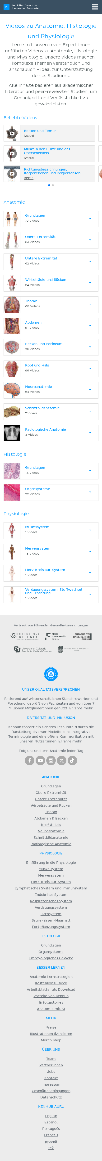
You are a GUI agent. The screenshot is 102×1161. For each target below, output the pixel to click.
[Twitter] (61, 760)
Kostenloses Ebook (51, 983)
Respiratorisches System (51, 901)
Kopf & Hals (51, 825)
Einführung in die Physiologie (51, 862)
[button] (49, 185)
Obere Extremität (51, 793)
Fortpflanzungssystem (51, 927)
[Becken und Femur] (12, 133)
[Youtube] (40, 760)
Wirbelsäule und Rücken (51, 805)
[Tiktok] (72, 760)
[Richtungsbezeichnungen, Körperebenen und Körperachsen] (12, 174)
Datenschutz (50, 1097)
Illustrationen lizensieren (51, 1034)
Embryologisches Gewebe (51, 958)
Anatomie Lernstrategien (51, 977)
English (51, 1116)
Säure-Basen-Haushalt (51, 920)
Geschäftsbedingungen (51, 1091)
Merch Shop (51, 1040)
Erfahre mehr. (81, 708)
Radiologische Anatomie (51, 844)
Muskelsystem (51, 869)
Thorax (51, 812)
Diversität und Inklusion (51, 718)
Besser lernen (51, 967)
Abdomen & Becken (51, 818)
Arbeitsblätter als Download (51, 989)
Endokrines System (51, 895)
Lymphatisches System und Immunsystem (51, 888)
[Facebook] (29, 760)
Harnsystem (51, 914)
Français (51, 1135)
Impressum (51, 1084)
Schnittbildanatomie (51, 837)
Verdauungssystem (51, 907)
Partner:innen (51, 1065)
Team (51, 1059)
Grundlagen (51, 786)
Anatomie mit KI (51, 1009)
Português (51, 1129)
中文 (51, 1148)
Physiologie (51, 853)
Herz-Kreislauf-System (51, 882)
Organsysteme (50, 952)
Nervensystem (51, 875)
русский (51, 1141)
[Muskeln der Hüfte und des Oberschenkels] (12, 154)
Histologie (51, 936)
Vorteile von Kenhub (50, 996)
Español (51, 1122)
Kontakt (51, 1078)
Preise (51, 1027)
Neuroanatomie (51, 831)
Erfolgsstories (51, 1002)
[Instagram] (51, 760)
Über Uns (51, 1049)
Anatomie (51, 777)
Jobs (51, 1071)
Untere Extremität (51, 799)
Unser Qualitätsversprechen (51, 689)
